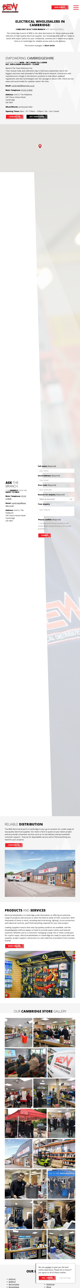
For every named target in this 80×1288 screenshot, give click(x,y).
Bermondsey (14, 1284)
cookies (48, 1267)
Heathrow (50, 1284)
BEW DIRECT (59, 7)
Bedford (12, 1282)
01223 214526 (26, 90)
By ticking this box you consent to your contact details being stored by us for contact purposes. (54, 526)
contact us (14, 116)
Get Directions (36, 116)
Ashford (12, 1279)
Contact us (14, 845)
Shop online (14, 946)
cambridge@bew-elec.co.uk (23, 86)
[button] (40, 146)
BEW (10, 7)
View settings (65, 1278)
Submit (44, 535)
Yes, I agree (47, 1278)
